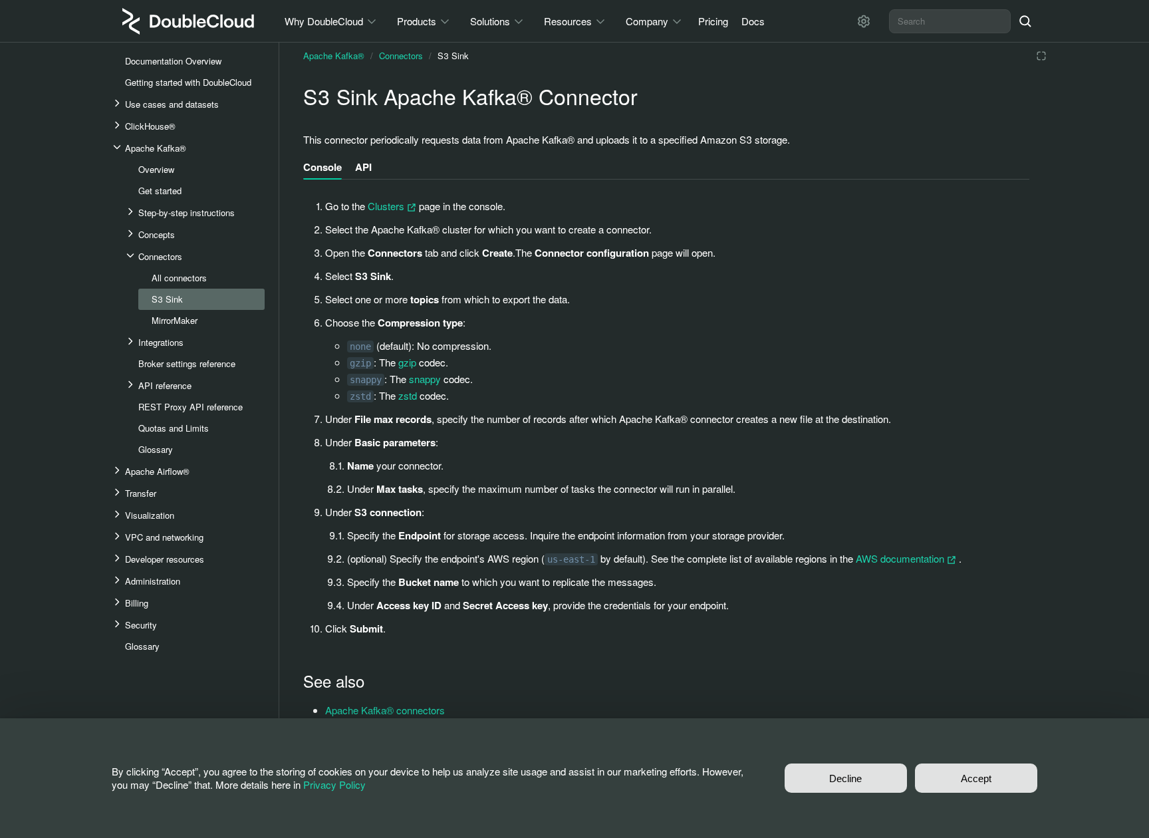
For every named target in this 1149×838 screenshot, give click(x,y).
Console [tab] (322, 167)
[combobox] (950, 21)
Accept (976, 778)
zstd (407, 395)
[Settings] (864, 21)
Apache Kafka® (333, 55)
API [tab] (363, 167)
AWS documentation (901, 558)
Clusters (387, 206)
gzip (407, 362)
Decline (845, 778)
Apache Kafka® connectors (385, 710)
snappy (425, 379)
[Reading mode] (1041, 56)
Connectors (401, 55)
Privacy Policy (334, 784)
